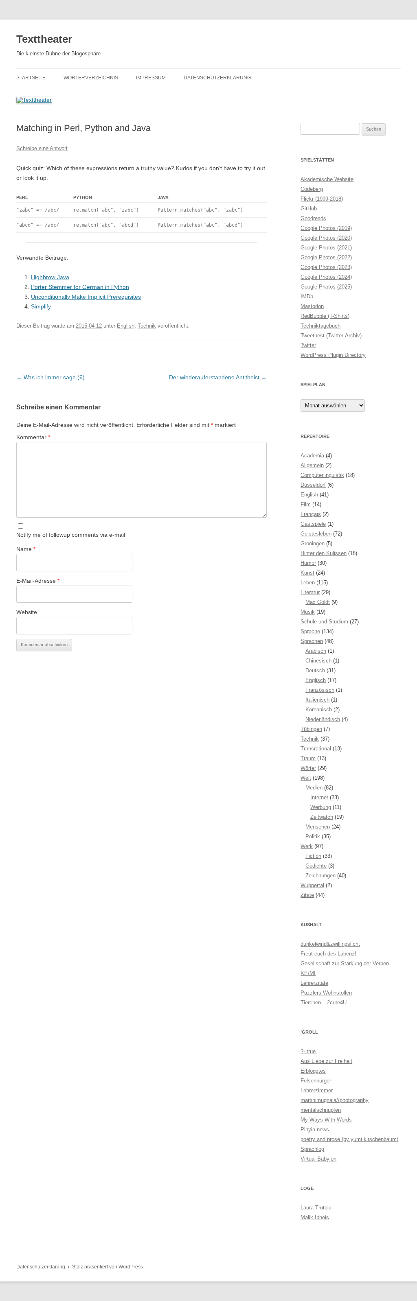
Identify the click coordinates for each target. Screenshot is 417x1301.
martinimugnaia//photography (335, 1100)
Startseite (31, 78)
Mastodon (312, 306)
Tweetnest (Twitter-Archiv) (331, 335)
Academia (312, 456)
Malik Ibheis (315, 1217)
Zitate (307, 895)
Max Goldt (317, 602)
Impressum (151, 78)
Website (26, 612)
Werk (307, 846)
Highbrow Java (50, 277)
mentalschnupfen (321, 1110)
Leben (308, 582)
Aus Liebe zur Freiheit (326, 1061)
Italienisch (317, 700)
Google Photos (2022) (326, 257)
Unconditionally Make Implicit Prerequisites (86, 296)
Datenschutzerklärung (217, 78)
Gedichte (316, 866)
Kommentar (33, 437)
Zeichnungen (320, 875)
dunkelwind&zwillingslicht (330, 944)
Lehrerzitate (314, 983)
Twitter (308, 345)
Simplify (41, 306)
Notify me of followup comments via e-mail (70, 534)
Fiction (313, 856)
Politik (312, 836)
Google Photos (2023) (326, 267)
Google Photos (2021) (326, 248)
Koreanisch (318, 709)
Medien (314, 788)
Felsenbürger (316, 1081)
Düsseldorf (313, 485)
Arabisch (315, 651)
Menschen (317, 827)
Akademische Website (327, 179)
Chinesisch (318, 661)
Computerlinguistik (322, 475)
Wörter (308, 768)
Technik (147, 326)
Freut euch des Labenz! (328, 954)
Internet (319, 797)
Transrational (316, 749)
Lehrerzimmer (317, 1090)
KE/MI (308, 973)
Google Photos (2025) (326, 287)
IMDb (307, 296)
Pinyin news (315, 1129)
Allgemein (312, 465)
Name (25, 549)
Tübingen (311, 729)
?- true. (309, 1051)
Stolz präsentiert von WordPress (107, 1267)
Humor (308, 563)
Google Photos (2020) (326, 238)
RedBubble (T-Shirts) (325, 316)
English (125, 326)
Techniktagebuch (320, 326)
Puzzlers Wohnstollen (326, 993)
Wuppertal (312, 885)
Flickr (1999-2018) (322, 199)
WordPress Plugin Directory (333, 355)
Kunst (307, 573)
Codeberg (312, 189)
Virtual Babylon (318, 1159)
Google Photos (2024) (326, 277)
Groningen (313, 543)
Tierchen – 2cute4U (324, 1002)
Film (306, 504)
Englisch (315, 680)
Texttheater (44, 39)
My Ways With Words (326, 1120)
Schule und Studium (324, 622)
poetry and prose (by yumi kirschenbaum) (349, 1139)
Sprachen (312, 641)
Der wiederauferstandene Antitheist (218, 377)
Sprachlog (312, 1149)
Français (311, 514)
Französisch (319, 690)
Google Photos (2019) (326, 228)
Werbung (320, 807)
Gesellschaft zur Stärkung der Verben (345, 963)
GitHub (309, 209)
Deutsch (315, 670)
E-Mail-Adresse (37, 580)
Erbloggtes (313, 1071)
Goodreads (313, 218)
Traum (308, 758)
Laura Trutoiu (316, 1208)
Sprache (310, 631)
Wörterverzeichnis (91, 78)
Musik (308, 612)
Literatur (310, 592)
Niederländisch (322, 719)
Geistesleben (316, 534)
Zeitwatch (321, 817)
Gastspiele (313, 524)
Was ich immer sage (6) (50, 377)
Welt (306, 778)
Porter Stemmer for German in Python (80, 287)
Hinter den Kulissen (324, 553)
